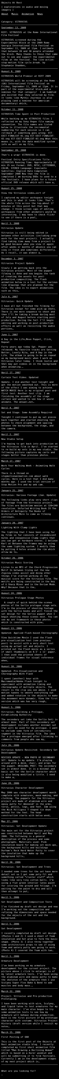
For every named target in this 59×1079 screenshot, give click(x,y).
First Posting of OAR (15, 1037)
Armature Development (15, 961)
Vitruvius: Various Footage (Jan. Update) (28, 495)
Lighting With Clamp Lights (19, 527)
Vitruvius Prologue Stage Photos (22, 598)
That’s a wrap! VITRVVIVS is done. (24, 155)
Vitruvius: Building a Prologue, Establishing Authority (22, 713)
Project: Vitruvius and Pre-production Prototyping (26, 997)
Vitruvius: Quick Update (17, 301)
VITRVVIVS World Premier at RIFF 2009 (26, 76)
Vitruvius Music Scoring (17, 562)
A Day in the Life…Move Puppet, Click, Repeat (26, 340)
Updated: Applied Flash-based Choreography (29, 633)
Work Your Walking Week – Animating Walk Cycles (28, 467)
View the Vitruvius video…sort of (23, 193)
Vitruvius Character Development (22, 788)
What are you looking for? (18, 1071)
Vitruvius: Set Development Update (24, 826)
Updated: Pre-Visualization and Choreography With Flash (22, 672)
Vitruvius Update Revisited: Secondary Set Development (29, 751)
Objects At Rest (11, 2)
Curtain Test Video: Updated (19, 377)
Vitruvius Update (12, 228)
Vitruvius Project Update (17, 263)
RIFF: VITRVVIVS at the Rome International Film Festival (29, 33)
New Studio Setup (12, 439)
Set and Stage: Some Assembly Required (26, 412)
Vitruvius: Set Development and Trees (26, 867)
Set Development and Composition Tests (26, 902)
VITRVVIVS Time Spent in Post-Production (28, 114)
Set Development (11, 928)
